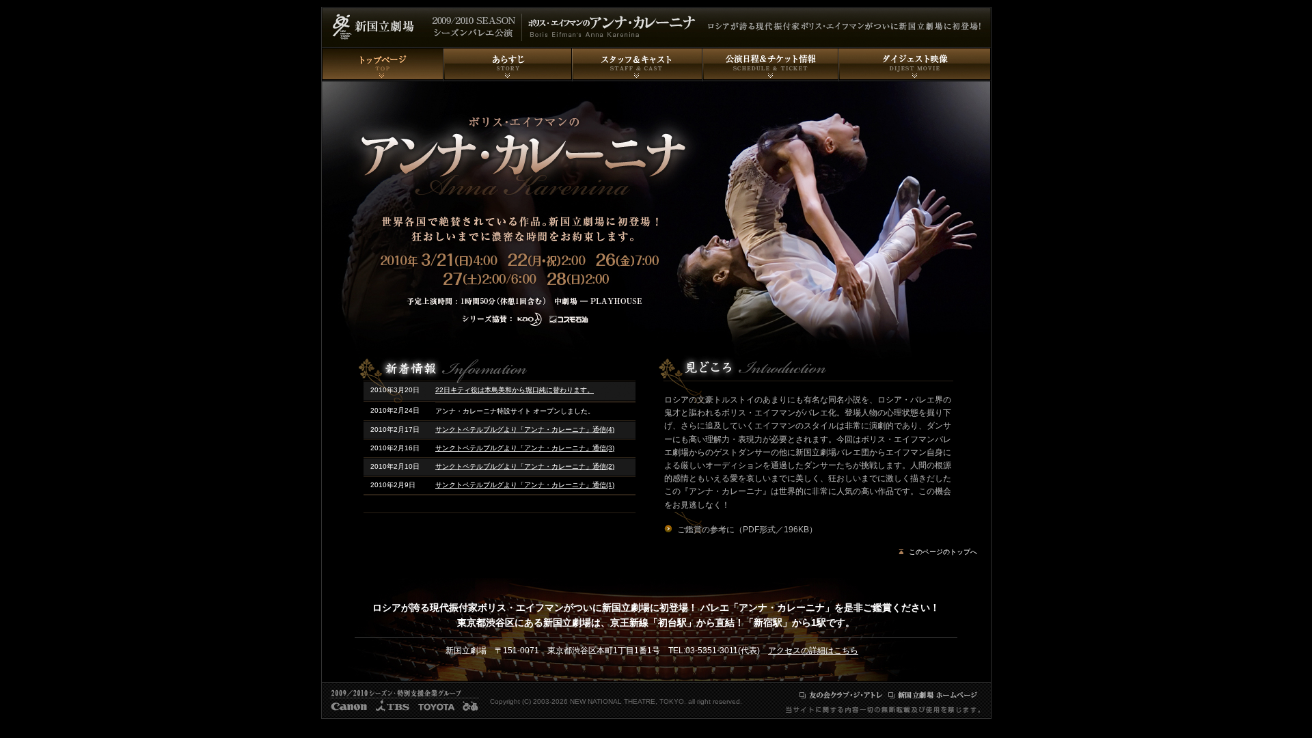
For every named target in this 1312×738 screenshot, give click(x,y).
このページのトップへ (943, 552)
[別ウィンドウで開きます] (841, 695)
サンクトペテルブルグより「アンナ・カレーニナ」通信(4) (524, 429)
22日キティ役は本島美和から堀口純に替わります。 (514, 390)
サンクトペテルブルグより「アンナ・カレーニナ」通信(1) (524, 485)
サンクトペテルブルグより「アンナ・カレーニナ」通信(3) (524, 448)
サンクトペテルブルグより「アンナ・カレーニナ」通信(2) (524, 466)
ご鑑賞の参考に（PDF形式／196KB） (747, 529)
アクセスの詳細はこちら (813, 650)
